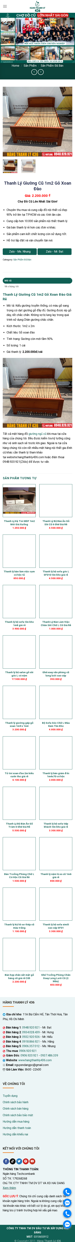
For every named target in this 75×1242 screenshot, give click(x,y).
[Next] (66, 122)
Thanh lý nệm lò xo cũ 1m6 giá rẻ (55, 876)
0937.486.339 (49, 1055)
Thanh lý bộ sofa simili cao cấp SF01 (56, 926)
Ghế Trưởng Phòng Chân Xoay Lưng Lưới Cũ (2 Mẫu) (55, 978)
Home (15, 65)
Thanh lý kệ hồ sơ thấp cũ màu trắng (19, 926)
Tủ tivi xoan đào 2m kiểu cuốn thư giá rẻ (19, 775)
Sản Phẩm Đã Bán (52, 65)
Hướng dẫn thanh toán (17, 1128)
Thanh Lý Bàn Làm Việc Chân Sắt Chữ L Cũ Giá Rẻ (56, 623)
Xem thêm (9, 1188)
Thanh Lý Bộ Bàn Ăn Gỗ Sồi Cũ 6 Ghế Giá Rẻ (55, 523)
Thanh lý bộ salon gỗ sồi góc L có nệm (19, 674)
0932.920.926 (31, 1037)
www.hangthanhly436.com (35, 1060)
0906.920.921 (28, 1051)
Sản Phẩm (30, 65)
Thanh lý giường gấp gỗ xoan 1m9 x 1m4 (19, 724)
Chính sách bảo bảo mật (18, 1115)
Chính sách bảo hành (15, 1102)
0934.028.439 (31, 1032)
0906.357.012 (31, 1046)
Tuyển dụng (10, 1096)
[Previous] (8, 122)
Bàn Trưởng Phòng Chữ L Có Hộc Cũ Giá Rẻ (19, 876)
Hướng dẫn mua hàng (16, 1121)
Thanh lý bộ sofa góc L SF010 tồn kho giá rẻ (56, 573)
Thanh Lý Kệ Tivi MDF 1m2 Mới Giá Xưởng (19, 523)
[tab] (37, 281)
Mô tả (8, 280)
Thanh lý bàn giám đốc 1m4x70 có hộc (55, 775)
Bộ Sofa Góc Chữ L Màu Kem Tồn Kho (56, 724)
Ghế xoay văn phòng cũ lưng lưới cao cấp (55, 674)
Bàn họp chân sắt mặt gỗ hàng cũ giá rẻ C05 (19, 976)
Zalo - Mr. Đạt (54, 251)
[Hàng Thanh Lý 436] (37, 6)
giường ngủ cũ (37, 434)
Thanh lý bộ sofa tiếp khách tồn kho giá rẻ (56, 825)
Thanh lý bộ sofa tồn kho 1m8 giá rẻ (19, 623)
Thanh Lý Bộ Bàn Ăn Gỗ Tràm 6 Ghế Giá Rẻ (19, 825)
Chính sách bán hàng (15, 1108)
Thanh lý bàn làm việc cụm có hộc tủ (19, 573)
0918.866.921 (31, 1041)
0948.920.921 (31, 1027)
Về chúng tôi (12, 286)
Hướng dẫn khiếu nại (15, 1134)
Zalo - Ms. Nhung (20, 251)
